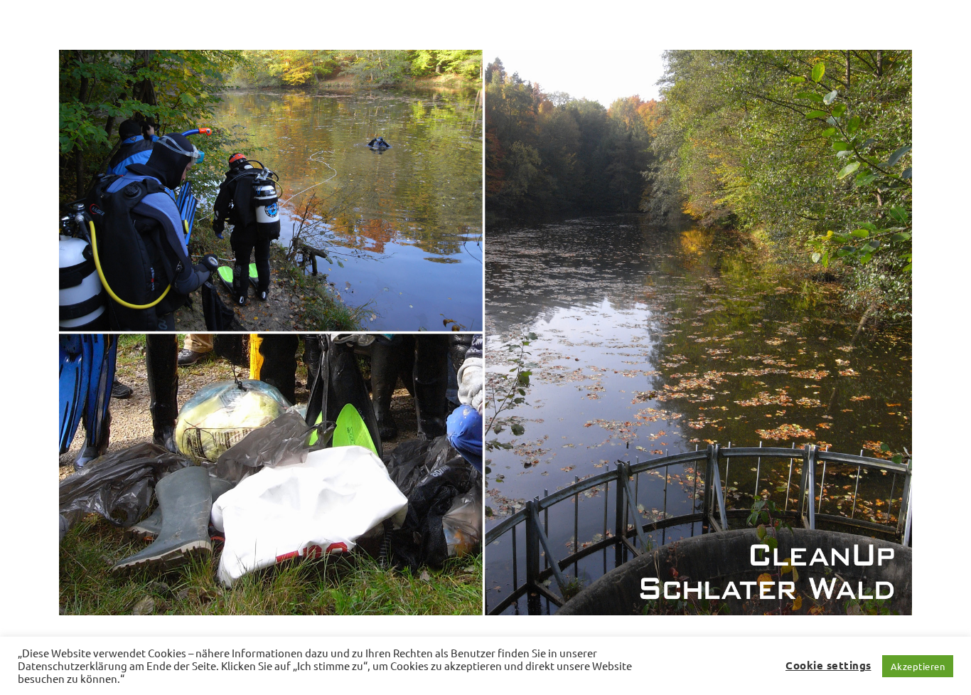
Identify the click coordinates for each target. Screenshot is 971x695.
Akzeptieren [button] (918, 666)
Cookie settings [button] (828, 665)
